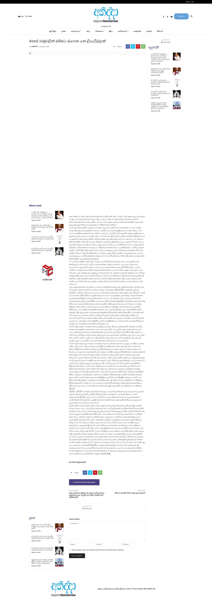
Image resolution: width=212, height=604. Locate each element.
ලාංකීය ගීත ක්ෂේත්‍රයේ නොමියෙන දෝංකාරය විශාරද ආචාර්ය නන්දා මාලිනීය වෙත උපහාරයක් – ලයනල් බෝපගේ (42, 215)
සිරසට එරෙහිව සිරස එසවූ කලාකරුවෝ (130, 493)
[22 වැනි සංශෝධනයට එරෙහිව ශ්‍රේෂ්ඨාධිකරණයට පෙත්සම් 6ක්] (59, 240)
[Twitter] (167, 16)
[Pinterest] (138, 46)
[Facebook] (163, 16)
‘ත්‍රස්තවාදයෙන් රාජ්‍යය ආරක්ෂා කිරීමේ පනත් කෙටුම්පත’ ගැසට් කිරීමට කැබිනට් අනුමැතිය (42, 561)
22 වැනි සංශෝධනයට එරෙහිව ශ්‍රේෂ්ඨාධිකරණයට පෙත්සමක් (42, 249)
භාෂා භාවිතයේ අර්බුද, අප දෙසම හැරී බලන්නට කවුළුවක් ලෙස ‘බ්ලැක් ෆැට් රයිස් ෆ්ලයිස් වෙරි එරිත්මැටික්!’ (86, 495)
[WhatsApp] (143, 46)
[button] (191, 16)
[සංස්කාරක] (47, 270)
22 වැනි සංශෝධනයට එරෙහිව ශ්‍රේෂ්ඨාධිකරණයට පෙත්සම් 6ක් (42, 238)
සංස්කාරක (34, 46)
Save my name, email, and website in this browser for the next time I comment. (98, 550)
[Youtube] (171, 16)
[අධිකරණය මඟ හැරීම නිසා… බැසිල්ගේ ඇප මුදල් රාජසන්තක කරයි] (59, 228)
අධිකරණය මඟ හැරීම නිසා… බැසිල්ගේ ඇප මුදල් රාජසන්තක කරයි (42, 227)
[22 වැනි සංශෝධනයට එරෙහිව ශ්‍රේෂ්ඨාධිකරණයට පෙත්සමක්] (59, 251)
